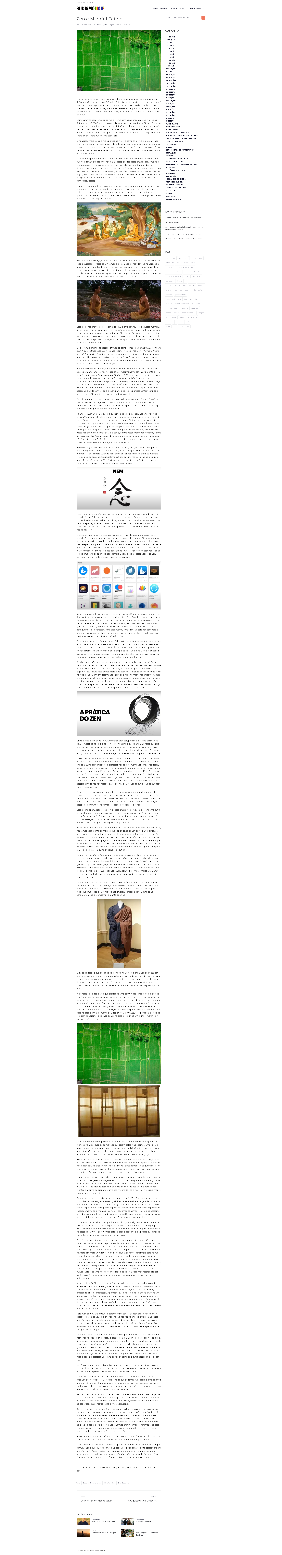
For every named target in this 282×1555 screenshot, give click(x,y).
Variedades (171, 196)
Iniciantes (170, 173)
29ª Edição (171, 95)
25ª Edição (170, 83)
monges (184, 308)
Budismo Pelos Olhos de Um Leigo (182, 135)
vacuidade (179, 322)
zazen (168, 326)
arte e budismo (196, 258)
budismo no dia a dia (192, 272)
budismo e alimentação (92, 1483)
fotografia (198, 290)
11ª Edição (170, 40)
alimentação (170, 258)
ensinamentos (171, 290)
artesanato (170, 263)
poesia (168, 313)
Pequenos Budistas (175, 182)
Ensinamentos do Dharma (178, 159)
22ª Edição (170, 75)
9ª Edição (170, 121)
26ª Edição (171, 86)
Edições (169, 156)
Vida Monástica (173, 199)
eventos (188, 290)
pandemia (195, 308)
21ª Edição (170, 72)
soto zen (169, 322)
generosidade (180, 295)
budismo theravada (173, 276)
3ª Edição (170, 104)
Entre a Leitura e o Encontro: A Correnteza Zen (183, 234)
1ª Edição (170, 66)
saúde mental (171, 317)
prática (176, 313)
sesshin (182, 317)
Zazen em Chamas (172, 222)
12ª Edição (170, 43)
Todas (169, 193)
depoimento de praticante (176, 285)
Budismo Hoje (85, 25)
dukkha (201, 285)
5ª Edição (170, 109)
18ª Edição (170, 60)
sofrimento (192, 317)
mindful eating (109, 1483)
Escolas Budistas (174, 162)
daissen (179, 281)
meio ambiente (172, 308)
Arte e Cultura (173, 127)
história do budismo (173, 299)
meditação (196, 304)
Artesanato (172, 130)
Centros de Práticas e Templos (181, 138)
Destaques (171, 153)
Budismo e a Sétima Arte (177, 133)
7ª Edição (170, 115)
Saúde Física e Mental (176, 188)
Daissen (169, 147)
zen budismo (123, 1483)
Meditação (171, 176)
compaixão (196, 276)
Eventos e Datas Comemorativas (181, 164)
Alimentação (109, 25)
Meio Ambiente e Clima (176, 179)
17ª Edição (170, 57)
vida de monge (192, 322)
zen (174, 326)
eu (181, 290)
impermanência (190, 299)
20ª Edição (171, 69)
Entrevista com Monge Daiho (103, 1521)
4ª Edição (170, 107)
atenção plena (182, 263)
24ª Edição (171, 80)
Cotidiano (171, 144)
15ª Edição (170, 51)
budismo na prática (173, 272)
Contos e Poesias (174, 141)
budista (186, 276)
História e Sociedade (176, 170)
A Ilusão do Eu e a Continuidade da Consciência (183, 239)
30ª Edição (171, 101)
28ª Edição (171, 92)
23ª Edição (170, 78)
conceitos (169, 281)
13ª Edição (170, 46)
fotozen (169, 295)
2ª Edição (170, 98)
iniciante (169, 304)
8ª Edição (99, 25)
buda (193, 263)
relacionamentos (188, 313)
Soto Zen (170, 191)
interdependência (182, 304)
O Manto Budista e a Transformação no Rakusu (183, 218)
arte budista (182, 258)
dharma (192, 285)
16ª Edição (170, 54)
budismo (169, 267)
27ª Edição (171, 89)
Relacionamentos (174, 185)
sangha (201, 313)
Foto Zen (170, 167)
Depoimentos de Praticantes (180, 150)
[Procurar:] (182, 18)
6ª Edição (170, 112)
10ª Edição (170, 37)
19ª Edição (170, 63)
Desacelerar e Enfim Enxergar (104, 1533)
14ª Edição (170, 49)
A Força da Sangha (143, 1521)
